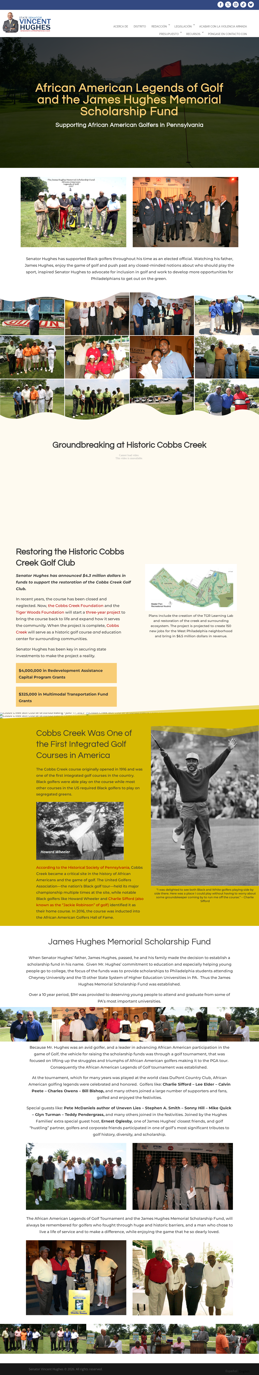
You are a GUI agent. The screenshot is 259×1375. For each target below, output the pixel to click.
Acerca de (120, 26)
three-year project (103, 612)
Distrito (140, 26)
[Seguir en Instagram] (236, 5)
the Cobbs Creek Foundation (76, 605)
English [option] (244, 1371)
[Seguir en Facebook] (220, 5)
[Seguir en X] (228, 5)
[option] (244, 1371)
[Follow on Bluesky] (251, 5)
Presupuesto (169, 34)
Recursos (193, 34)
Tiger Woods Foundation (40, 612)
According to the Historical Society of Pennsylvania (82, 867)
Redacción (159, 26)
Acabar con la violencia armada (223, 26)
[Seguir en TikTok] (243, 5)
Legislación (183, 26)
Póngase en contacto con (227, 34)
